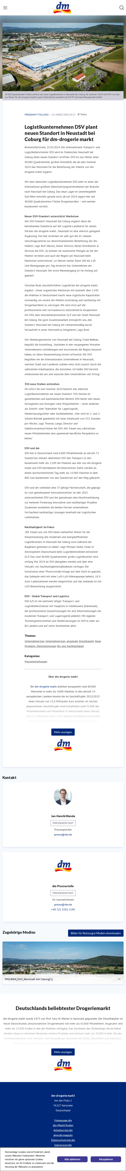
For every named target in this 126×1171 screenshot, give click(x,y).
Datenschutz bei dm (63, 1140)
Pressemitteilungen (36, 661)
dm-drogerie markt (46, 686)
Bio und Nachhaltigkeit (70, 646)
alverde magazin (63, 1135)
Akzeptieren (106, 1159)
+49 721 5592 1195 (63, 909)
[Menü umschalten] (5, 7)
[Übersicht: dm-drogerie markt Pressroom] (62, 8)
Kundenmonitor (70, 721)
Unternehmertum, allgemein (61, 641)
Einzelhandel (86, 641)
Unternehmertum (35, 641)
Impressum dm (63, 1145)
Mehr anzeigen (63, 732)
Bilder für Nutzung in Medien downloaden (96, 933)
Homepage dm (63, 1120)
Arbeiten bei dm (63, 1130)
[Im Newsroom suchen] (121, 7)
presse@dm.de (63, 834)
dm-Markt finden (63, 1125)
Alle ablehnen (72, 1159)
